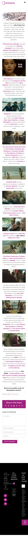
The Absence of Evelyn (14, 153)
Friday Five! (15, 394)
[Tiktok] (5, 495)
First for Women (11, 186)
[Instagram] (5, 499)
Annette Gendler (18, 151)
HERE (16, 357)
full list (20, 161)
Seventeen (7, 91)
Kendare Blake (18, 211)
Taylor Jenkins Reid (15, 258)
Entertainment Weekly (14, 297)
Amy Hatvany (8, 79)
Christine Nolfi (11, 182)
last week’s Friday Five (14, 361)
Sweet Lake (10, 188)
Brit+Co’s (16, 157)
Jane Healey (9, 149)
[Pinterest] (5, 503)
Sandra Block (14, 330)
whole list (13, 124)
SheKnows (6, 324)
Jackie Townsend (11, 155)
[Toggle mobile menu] (25, 2)
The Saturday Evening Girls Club (14, 147)
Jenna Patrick (12, 120)
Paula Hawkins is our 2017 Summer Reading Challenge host (14, 375)
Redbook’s (7, 114)
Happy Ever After (14, 237)
